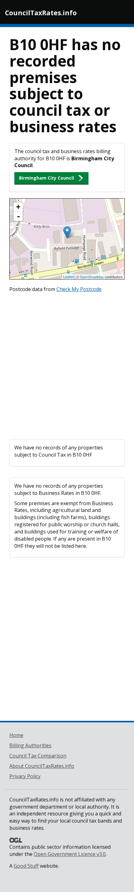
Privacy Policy (25, 776)
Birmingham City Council (46, 178)
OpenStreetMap (92, 276)
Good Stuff (26, 865)
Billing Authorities (30, 745)
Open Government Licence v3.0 (70, 854)
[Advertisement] (67, 364)
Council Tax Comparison (37, 755)
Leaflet (68, 276)
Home (16, 735)
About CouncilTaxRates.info (41, 766)
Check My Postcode (79, 289)
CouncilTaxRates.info (41, 12)
